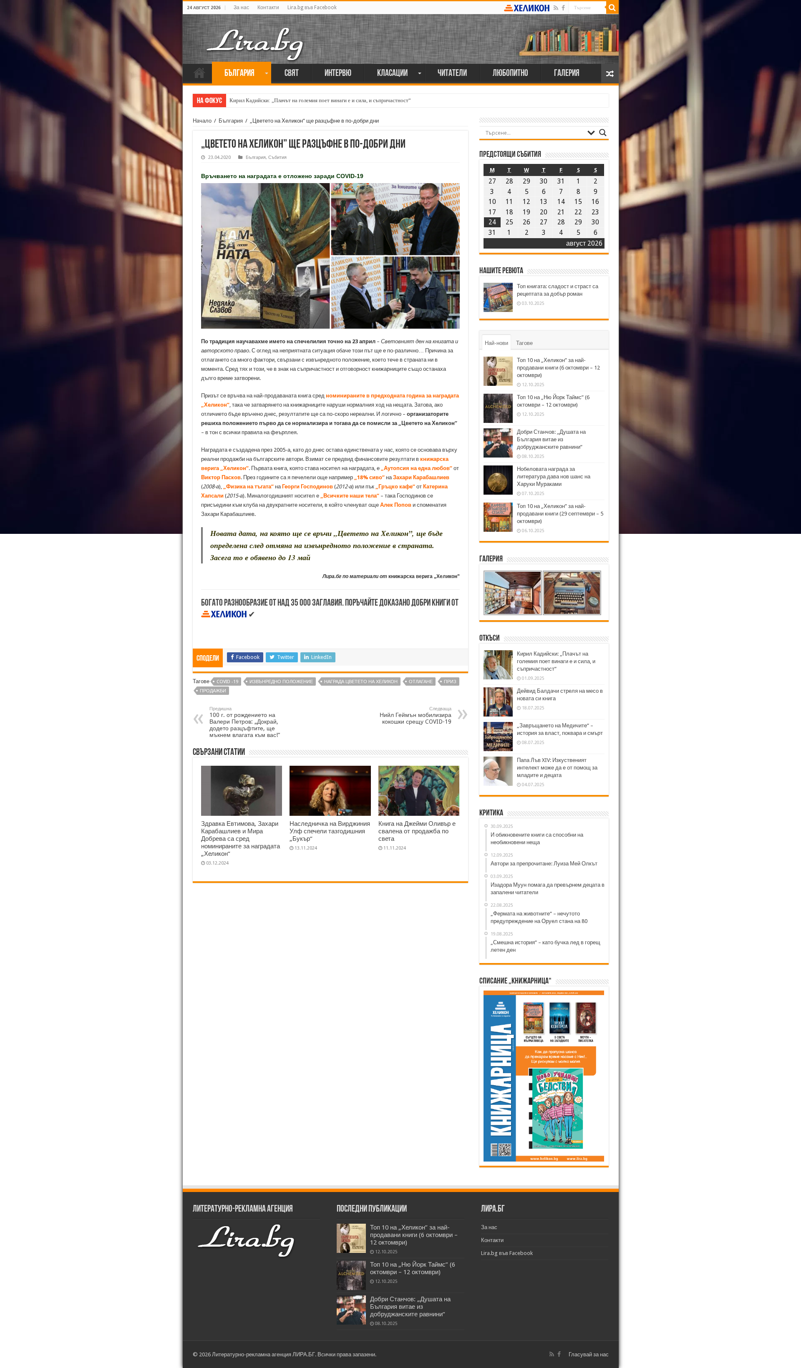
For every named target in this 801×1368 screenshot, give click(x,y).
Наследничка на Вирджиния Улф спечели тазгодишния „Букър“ (330, 831)
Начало (199, 72)
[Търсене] (612, 7)
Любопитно (510, 73)
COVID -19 (227, 681)
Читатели (452, 73)
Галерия (566, 73)
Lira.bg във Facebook (312, 7)
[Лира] (256, 35)
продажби (213, 691)
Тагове (524, 343)
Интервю (338, 73)
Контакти (268, 7)
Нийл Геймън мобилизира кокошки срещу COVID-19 (415, 715)
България (239, 73)
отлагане (421, 681)
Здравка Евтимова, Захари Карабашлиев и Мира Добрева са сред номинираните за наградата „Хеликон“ (240, 839)
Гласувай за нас (589, 1354)
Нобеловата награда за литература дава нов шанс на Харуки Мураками (553, 476)
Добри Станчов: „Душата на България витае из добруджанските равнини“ (551, 439)
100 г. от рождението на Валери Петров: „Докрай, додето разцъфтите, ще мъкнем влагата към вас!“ (244, 722)
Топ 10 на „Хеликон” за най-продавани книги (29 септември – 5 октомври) (560, 513)
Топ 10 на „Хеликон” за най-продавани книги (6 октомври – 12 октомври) (558, 367)
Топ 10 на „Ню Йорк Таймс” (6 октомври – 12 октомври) (412, 1268)
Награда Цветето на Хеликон (361, 681)
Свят (292, 73)
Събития (277, 157)
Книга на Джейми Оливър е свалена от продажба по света (417, 831)
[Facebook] (563, 8)
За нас (241, 7)
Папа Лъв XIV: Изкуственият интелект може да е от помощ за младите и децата (557, 767)
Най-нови (496, 343)
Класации (392, 73)
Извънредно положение (281, 681)
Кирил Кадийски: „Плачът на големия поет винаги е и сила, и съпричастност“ (320, 100)
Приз (450, 681)
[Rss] (556, 8)
